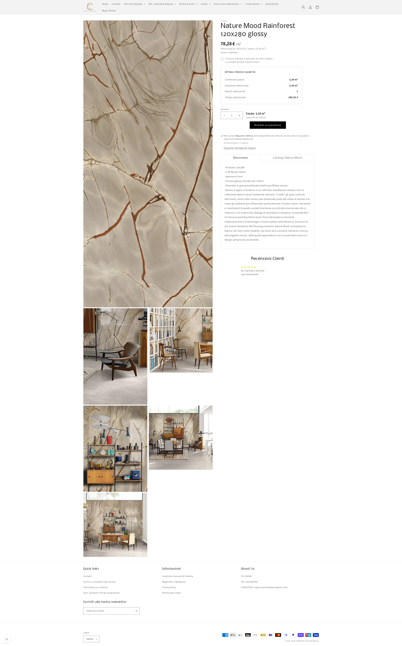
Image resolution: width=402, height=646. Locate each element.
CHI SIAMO (246, 576)
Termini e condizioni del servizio (99, 581)
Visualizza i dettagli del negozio (240, 147)
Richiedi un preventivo (267, 125)
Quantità (225, 109)
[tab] (240, 158)
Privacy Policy (169, 587)
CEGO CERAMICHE (297, 641)
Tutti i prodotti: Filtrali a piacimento (101, 592)
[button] (134, 4)
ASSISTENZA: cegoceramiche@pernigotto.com (264, 587)
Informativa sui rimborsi (95, 587)
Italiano (90, 639)
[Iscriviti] (136, 611)
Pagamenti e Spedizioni (174, 581)
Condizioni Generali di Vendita (177, 576)
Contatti (87, 576)
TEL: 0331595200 (249, 581)
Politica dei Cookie (171, 592)
